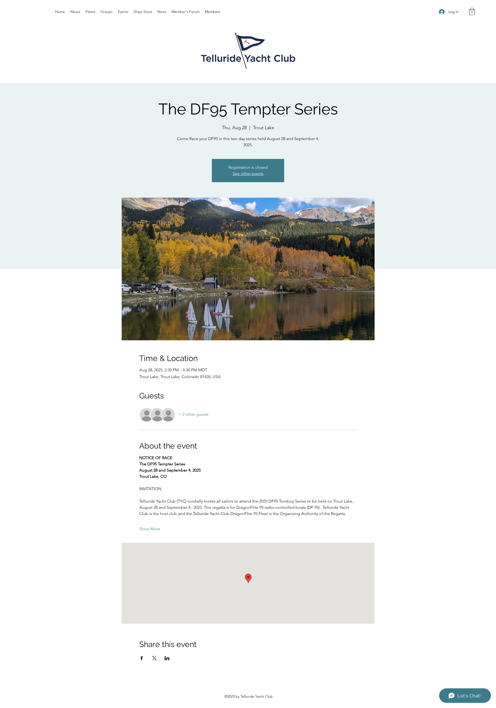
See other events (248, 173)
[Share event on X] (154, 658)
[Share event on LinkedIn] (167, 658)
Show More (149, 528)
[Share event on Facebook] (141, 658)
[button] (472, 11)
